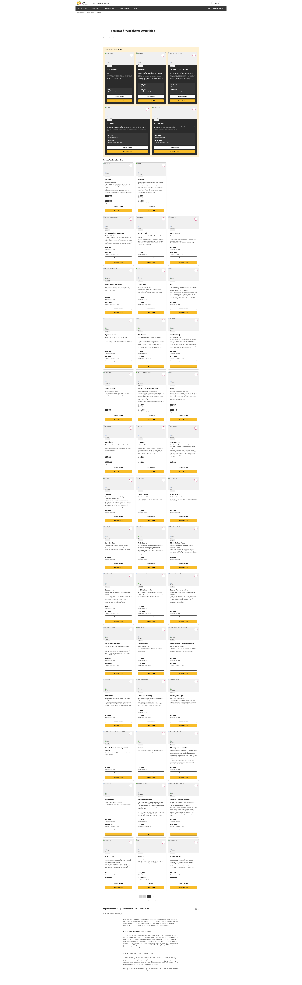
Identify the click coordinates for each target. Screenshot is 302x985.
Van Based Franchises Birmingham (112, 913)
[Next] (197, 909)
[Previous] (194, 909)
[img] (88, 8)
